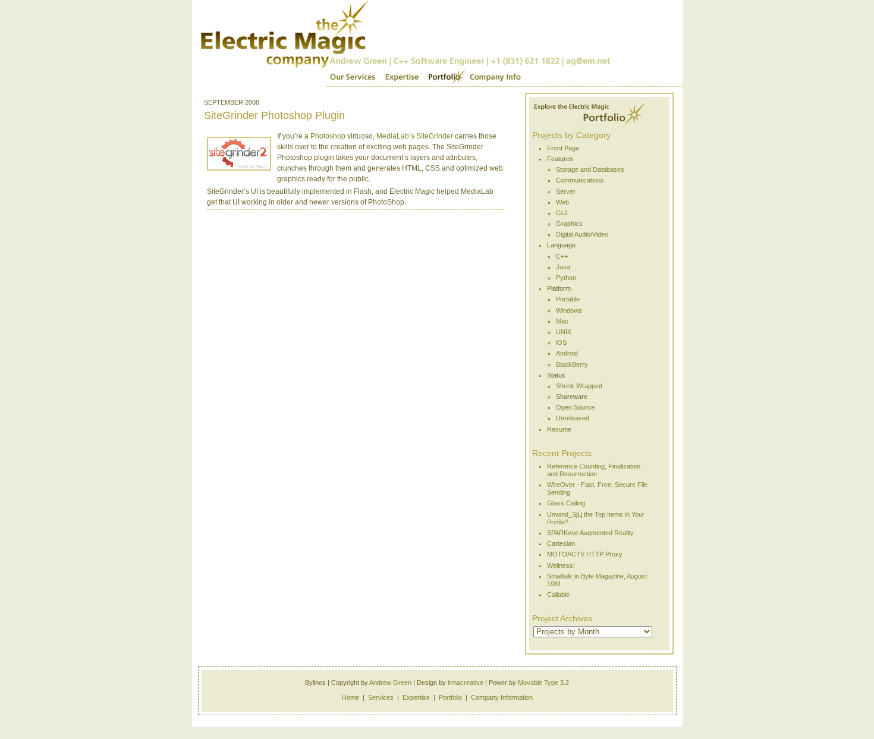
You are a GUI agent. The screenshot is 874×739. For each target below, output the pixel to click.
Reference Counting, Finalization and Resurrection (593, 470)
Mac (562, 321)
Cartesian (561, 543)
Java (563, 267)
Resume (559, 429)
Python (566, 277)
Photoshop (327, 136)
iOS (561, 342)
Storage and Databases (590, 169)
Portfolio (445, 77)
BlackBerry (572, 364)
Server (566, 191)
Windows (569, 310)
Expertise (401, 77)
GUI (562, 212)
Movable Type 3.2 (543, 682)
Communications (580, 180)
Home (350, 697)
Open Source (575, 407)
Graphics (569, 223)
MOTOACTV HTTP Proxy (585, 554)
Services (352, 77)
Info (495, 77)
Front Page (563, 148)
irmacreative (465, 682)
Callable (558, 594)
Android (567, 353)
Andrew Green (390, 682)
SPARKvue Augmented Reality (590, 532)
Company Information (502, 697)
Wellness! (561, 565)
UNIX (563, 331)
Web (562, 202)
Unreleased (572, 418)
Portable (568, 299)
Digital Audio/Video (582, 234)
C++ (562, 256)
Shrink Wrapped (579, 385)
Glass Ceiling (566, 503)
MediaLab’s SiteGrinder (414, 136)
